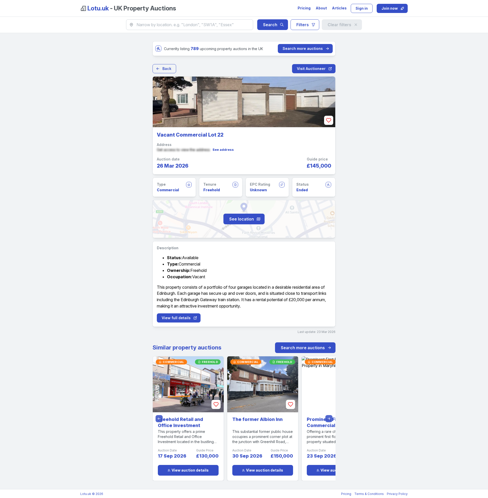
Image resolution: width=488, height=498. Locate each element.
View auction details (190, 470)
